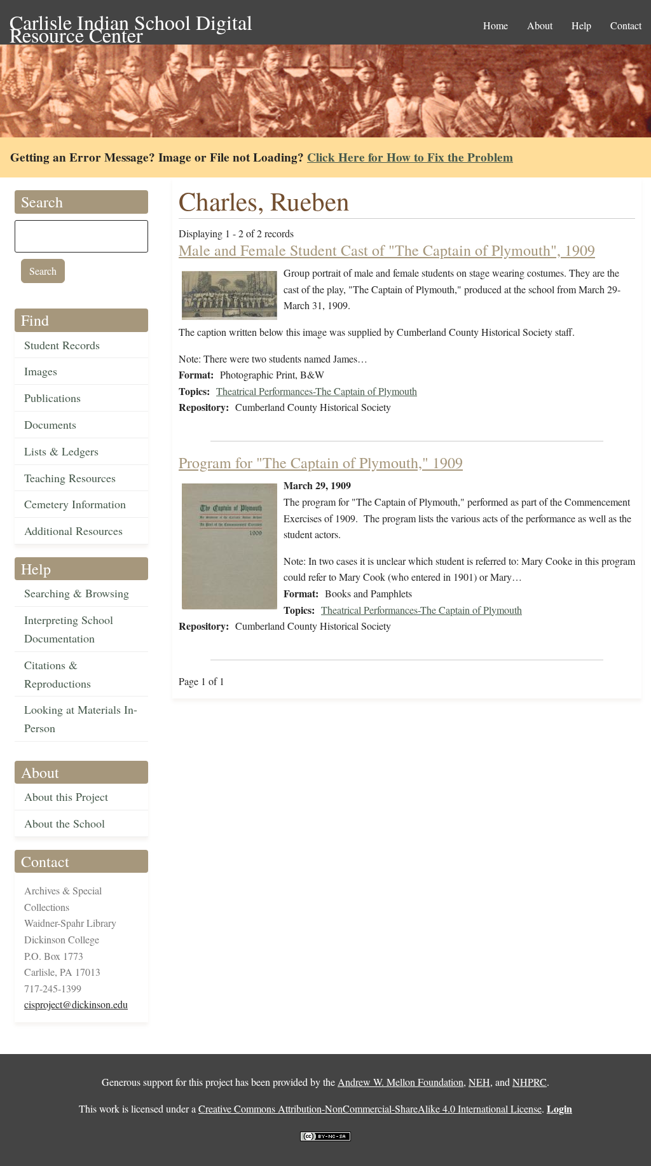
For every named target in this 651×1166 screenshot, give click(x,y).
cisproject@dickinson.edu (76, 1004)
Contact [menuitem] (625, 25)
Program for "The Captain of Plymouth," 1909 (321, 462)
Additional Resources (73, 530)
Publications (52, 397)
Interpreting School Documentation (68, 629)
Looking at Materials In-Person (80, 718)
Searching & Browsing (76, 592)
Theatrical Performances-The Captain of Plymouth (316, 391)
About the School (64, 823)
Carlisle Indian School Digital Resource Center (131, 23)
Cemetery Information (75, 503)
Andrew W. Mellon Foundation (400, 1081)
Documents (50, 424)
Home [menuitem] (495, 25)
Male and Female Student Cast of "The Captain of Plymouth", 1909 (387, 250)
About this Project (66, 796)
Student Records (62, 344)
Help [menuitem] (581, 25)
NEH (479, 1081)
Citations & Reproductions (57, 674)
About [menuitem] (539, 25)
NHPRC (529, 1081)
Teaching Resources (70, 477)
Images (40, 370)
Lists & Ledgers (61, 451)
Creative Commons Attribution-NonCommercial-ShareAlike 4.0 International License (370, 1108)
